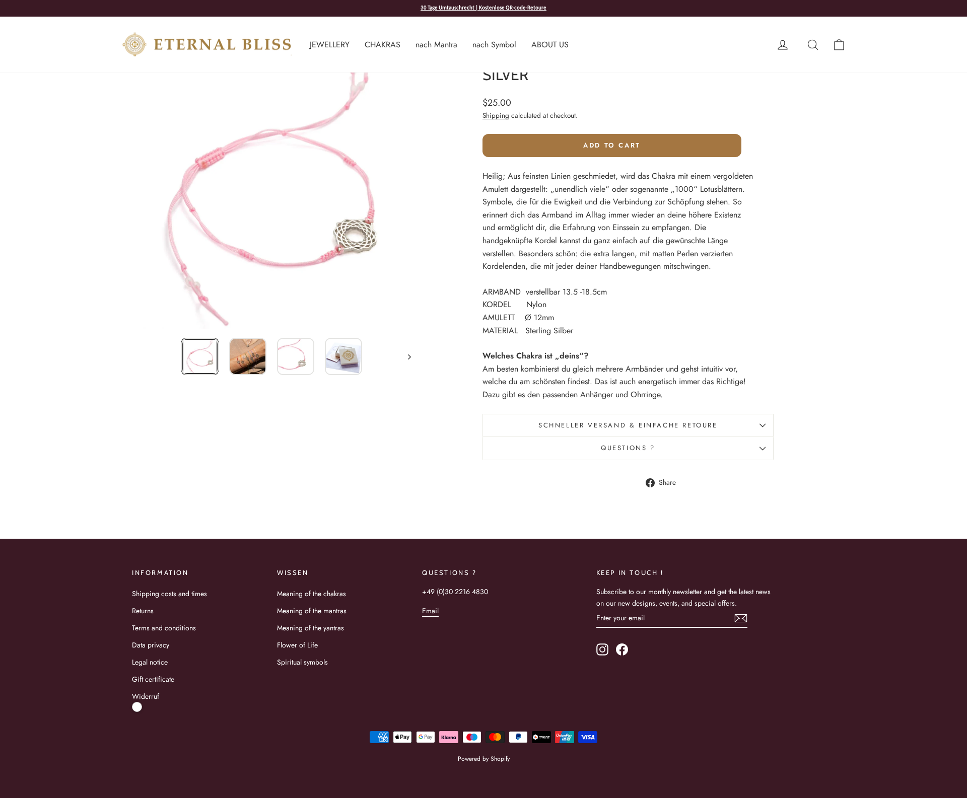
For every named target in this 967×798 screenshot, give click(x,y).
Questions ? (628, 448)
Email (430, 611)
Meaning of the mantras (312, 611)
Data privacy (150, 645)
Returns (143, 611)
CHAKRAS (382, 44)
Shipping (495, 115)
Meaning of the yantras (310, 628)
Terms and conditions (164, 628)
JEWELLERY (330, 44)
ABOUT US (550, 44)
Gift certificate (153, 679)
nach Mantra (436, 44)
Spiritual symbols (302, 662)
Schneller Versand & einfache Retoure (628, 425)
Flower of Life (297, 645)
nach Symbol (494, 44)
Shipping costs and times (169, 594)
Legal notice (150, 662)
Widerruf (145, 696)
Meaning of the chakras (311, 594)
